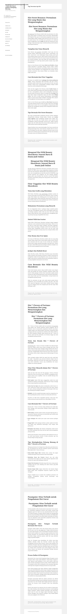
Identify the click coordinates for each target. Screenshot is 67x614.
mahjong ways (7, 25)
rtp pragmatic (51, 140)
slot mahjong (7, 45)
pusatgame (7, 30)
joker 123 (7, 43)
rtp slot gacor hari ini (52, 293)
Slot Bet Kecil (7, 50)
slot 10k (6, 32)
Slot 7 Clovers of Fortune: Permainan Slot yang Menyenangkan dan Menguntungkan (39, 308)
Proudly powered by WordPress (33, 611)
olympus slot (7, 36)
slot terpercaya (31, 34)
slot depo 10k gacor (32, 168)
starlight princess (8, 27)
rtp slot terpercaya (36, 602)
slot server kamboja (8, 55)
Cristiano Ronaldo (38, 601)
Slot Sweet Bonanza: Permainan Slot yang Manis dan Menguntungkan (42, 19)
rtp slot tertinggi (42, 602)
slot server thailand (8, 38)
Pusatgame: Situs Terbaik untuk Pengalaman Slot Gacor (42, 498)
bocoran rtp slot (46, 140)
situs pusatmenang (43, 194)
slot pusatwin (38, 52)
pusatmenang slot (31, 345)
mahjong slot (7, 41)
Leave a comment (36, 141)
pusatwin (47, 372)
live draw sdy (7, 34)
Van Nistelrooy (39, 140)
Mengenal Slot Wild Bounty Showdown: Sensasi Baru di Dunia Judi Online (40, 154)
